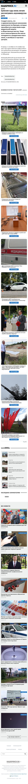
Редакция (9, 745)
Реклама (20, 749)
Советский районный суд (9, 79)
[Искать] (25, 753)
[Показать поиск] (25, 2)
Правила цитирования (11, 749)
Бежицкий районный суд (9, 76)
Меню (26, 5)
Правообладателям (17, 745)
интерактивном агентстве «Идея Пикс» (18, 774)
